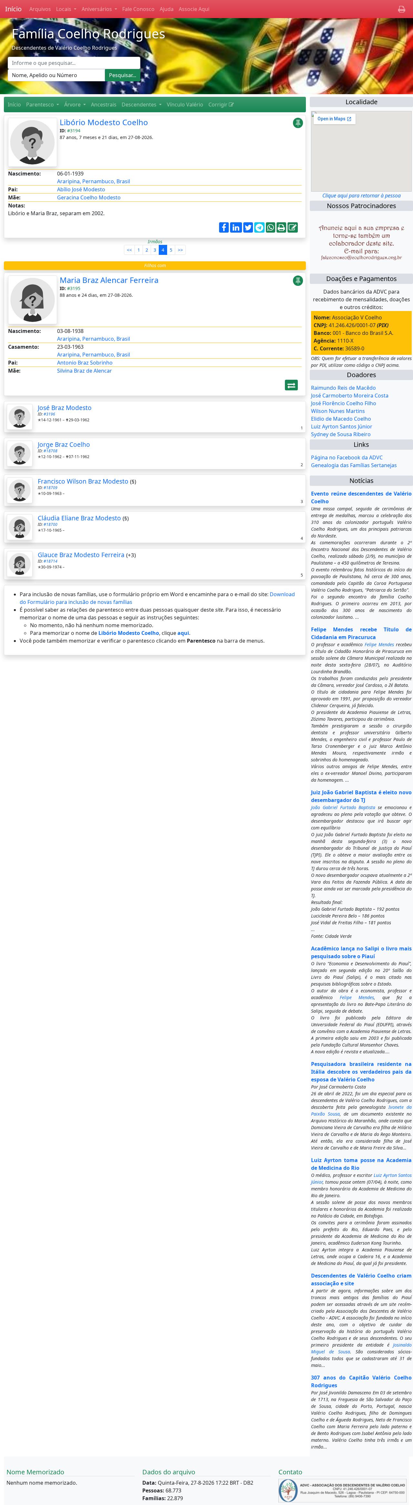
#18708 (50, 451)
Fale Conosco (138, 9)
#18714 (50, 561)
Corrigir (218, 104)
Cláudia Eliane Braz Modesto (79, 518)
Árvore (73, 104)
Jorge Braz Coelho (64, 444)
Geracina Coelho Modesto (89, 197)
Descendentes (140, 104)
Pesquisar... (122, 75)
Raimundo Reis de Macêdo (343, 387)
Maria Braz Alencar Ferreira (109, 280)
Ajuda (167, 9)
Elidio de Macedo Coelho (341, 418)
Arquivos (40, 9)
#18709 (50, 487)
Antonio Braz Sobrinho (85, 362)
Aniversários (97, 9)
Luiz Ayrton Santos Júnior (341, 426)
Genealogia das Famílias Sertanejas (354, 465)
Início (13, 9)
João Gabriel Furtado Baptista (343, 807)
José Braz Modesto (65, 407)
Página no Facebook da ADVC (347, 457)
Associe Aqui (194, 9)
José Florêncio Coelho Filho (343, 403)
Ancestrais (103, 104)
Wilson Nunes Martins (338, 411)
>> (180, 250)
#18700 (50, 524)
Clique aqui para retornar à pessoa (361, 195)
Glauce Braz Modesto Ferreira (81, 554)
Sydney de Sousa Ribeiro (341, 434)
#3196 (49, 414)
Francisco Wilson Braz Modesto (83, 481)
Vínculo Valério (185, 104)
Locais (64, 9)
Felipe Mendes (379, 644)
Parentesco (40, 104)
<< (129, 250)
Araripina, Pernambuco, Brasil (93, 181)
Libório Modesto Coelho (104, 122)
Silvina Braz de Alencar (84, 370)
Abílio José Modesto (81, 189)
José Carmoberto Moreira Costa (349, 395)
